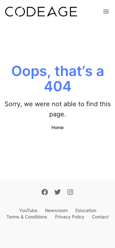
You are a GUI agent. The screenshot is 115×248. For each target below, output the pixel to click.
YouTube (28, 210)
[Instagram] (70, 192)
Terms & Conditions (26, 216)
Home (57, 127)
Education (85, 210)
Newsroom (56, 210)
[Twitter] (57, 192)
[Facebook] (45, 192)
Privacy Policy (69, 216)
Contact (100, 216)
